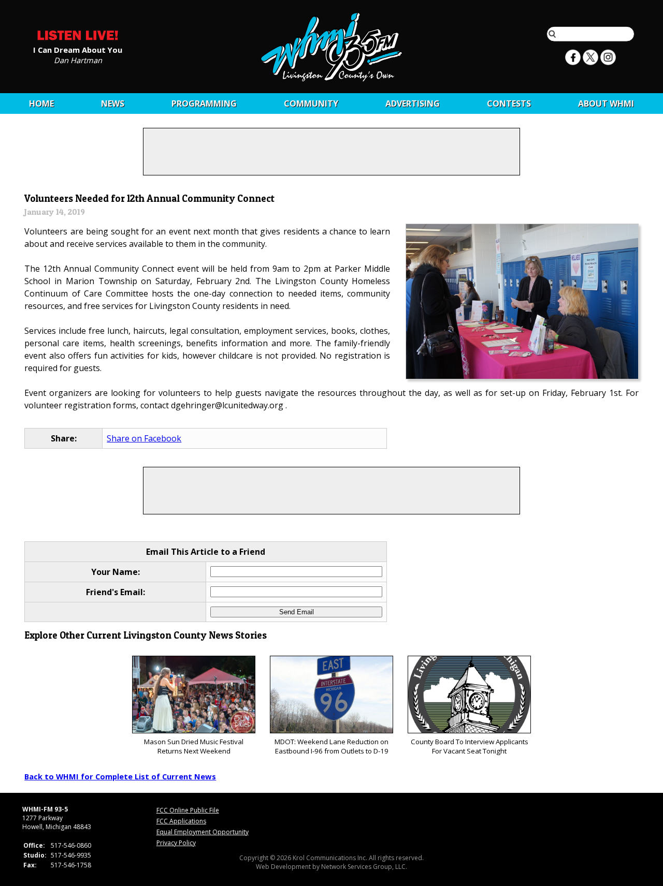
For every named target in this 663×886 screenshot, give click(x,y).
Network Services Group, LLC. (364, 866)
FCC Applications (181, 821)
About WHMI (606, 103)
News (112, 103)
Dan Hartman (78, 59)
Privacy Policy (176, 842)
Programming (204, 103)
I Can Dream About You (77, 49)
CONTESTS (509, 103)
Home (41, 103)
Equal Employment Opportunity (202, 832)
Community (311, 103)
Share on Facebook (144, 438)
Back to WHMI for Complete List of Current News (120, 776)
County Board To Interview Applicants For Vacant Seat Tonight (469, 746)
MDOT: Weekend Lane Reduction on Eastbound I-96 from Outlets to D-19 (331, 746)
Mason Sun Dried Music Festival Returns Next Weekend (193, 746)
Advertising (412, 103)
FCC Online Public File (187, 810)
